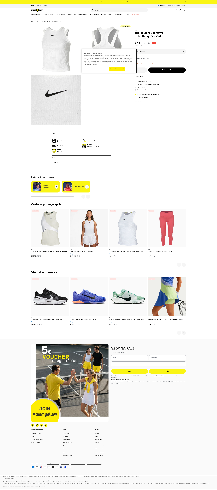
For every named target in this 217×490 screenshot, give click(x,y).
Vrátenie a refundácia (100, 449)
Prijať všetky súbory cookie (117, 68)
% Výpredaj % (135, 14)
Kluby (64, 452)
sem (92, 62)
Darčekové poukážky (181, 5)
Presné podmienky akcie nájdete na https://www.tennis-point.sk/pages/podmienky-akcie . (25, 486)
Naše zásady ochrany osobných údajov (120, 379)
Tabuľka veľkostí (139, 76)
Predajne (97, 442)
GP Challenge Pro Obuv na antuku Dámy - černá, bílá (46, 320)
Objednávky (65, 436)
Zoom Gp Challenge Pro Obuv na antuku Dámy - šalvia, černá (126, 320)
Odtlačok (94, 64)
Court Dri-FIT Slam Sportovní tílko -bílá (81, 251)
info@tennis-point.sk (159, 375)
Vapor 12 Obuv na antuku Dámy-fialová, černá (83, 320)
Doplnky (103, 14)
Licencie (33, 436)
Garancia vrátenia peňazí (37, 439)
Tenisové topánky (60, 14)
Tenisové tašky (72, 14)
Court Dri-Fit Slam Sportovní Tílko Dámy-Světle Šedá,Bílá (126, 251)
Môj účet (97, 433)
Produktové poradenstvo (100, 452)
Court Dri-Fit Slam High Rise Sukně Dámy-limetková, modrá (165, 320)
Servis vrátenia (66, 439)
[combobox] (119, 10)
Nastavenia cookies (35, 442)
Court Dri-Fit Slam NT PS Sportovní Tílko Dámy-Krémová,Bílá (49, 251)
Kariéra (64, 445)
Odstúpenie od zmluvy (36, 433)
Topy (37, 21)
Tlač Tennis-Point (99, 455)
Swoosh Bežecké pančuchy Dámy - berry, (160, 251)
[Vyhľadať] (93, 10)
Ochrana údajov (88, 64)
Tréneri (64, 449)
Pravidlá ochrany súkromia (53, 464)
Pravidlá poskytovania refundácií (94, 464)
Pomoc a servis (66, 433)
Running (39, 5)
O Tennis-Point (98, 439)
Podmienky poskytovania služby (78, 464)
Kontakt (96, 436)
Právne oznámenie (65, 464)
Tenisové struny (94, 14)
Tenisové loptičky (82, 14)
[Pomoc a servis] (176, 10)
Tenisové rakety (35, 14)
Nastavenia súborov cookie (101, 68)
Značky (110, 14)
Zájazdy (127, 14)
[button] (83, 197)
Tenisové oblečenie (47, 14)
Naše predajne (171, 5)
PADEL (45, 5)
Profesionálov (118, 14)
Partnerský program (67, 442)
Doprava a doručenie (99, 445)
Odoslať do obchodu (67, 455)
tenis (32, 5)
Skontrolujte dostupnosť (141, 97)
